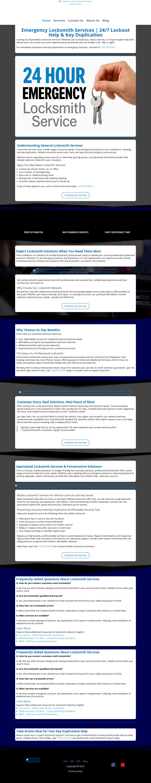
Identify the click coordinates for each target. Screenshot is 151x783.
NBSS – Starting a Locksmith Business (37, 641)
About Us (92, 21)
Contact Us (75, 21)
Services (59, 21)
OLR (65, 761)
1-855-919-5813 (107, 47)
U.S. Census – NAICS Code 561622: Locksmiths (41, 635)
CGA (72, 761)
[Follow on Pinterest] (123, 765)
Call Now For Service (75, 195)
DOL (78, 761)
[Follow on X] (118, 765)
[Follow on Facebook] (113, 765)
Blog (106, 21)
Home (46, 21)
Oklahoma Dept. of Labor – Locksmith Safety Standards (46, 638)
